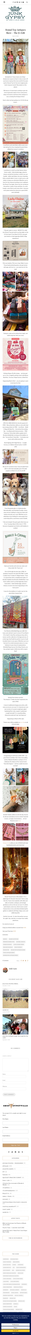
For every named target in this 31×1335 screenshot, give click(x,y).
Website (5, 1086)
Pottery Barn (23, 1292)
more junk (5, 1199)
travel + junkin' (6, 1209)
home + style (6, 1180)
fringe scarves (7, 944)
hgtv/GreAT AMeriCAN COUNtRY (12, 1177)
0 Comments (5, 960)
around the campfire (8, 1169)
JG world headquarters (9, 1190)
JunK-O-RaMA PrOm (19, 944)
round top (6, 949)
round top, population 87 (9, 1206)
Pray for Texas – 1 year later (10, 1227)
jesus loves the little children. (10, 983)
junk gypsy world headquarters (11, 1284)
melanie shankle (8, 947)
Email (4, 1080)
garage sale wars (20, 1270)
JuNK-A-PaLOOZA (7, 1278)
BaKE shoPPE (16, 1261)
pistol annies (14, 1292)
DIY (4, 1171)
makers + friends (7, 1196)
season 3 (16, 1303)
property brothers (8, 1295)
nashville (23, 1289)
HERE (24, 927)
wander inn (6, 1010)
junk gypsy (6, 1281)
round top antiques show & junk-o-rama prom (15, 1202)
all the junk (5, 1166)
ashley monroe (7, 1261)
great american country (9, 1273)
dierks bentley (7, 1267)
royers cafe (21, 1301)
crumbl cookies (20, 941)
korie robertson (7, 1287)
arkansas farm (14, 1259)
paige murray (18, 947)
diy (13, 1267)
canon (14, 1264)
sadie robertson (7, 1303)
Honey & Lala (6, 843)
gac (13, 1270)
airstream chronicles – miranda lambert (13, 1163)
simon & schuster (7, 1306)
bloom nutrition (13, 939)
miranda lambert (14, 1289)
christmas (20, 1264)
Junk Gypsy (13, 969)
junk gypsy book (15, 1281)
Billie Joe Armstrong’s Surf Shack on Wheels (14, 1223)
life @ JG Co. (6, 1193)
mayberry (5, 1289)
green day (20, 1273)
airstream (5, 1259)
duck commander (21, 1267)
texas (15, 1306)
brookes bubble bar (8, 941)
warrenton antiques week (10, 955)
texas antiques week (8, 952)
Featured (5, 1174)
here (19, 820)
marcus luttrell (18, 1287)
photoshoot (6, 1292)
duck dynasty (6, 1270)
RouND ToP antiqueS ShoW (18, 949)
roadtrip (5, 1298)
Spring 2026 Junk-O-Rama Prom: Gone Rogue (15, 1230)
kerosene (24, 1284)
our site (22, 722)
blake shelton (7, 1264)
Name (4, 1074)
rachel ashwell (19, 1295)
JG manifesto (6, 1187)
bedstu (5, 939)
